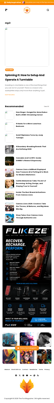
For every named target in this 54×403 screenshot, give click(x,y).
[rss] (38, 375)
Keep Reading (10, 95)
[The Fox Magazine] (27, 10)
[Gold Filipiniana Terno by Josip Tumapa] (9, 138)
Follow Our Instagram (28, 348)
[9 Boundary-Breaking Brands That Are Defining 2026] (9, 149)
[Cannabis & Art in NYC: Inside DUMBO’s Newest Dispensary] (9, 161)
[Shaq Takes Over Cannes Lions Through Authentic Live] (9, 218)
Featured (9, 70)
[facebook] (16, 375)
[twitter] (20, 375)
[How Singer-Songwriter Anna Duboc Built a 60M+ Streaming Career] (9, 115)
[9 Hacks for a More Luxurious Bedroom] (9, 126)
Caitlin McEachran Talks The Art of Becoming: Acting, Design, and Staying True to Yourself (31, 183)
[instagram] (23, 375)
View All (46, 106)
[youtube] (27, 375)
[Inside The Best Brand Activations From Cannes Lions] (9, 195)
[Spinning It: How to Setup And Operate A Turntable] (27, 47)
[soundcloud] (31, 375)
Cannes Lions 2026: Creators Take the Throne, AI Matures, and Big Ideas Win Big (32, 206)
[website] (34, 375)
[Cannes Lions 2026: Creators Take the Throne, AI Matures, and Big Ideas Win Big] (9, 206)
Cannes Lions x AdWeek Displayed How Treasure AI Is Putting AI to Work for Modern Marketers (32, 172)
